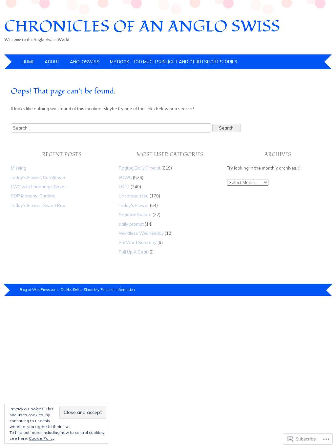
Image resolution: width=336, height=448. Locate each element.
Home (28, 61)
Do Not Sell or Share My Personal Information (98, 289)
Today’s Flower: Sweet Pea (38, 205)
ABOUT (52, 61)
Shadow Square (135, 214)
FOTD (124, 186)
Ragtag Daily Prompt (139, 168)
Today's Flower (134, 205)
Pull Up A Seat (133, 252)
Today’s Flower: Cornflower (38, 177)
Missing (18, 168)
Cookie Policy (41, 438)
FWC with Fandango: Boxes (39, 186)
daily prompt (131, 224)
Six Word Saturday (138, 242)
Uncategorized (134, 195)
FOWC (125, 177)
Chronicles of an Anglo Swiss (142, 26)
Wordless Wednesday (141, 233)
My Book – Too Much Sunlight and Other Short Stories (173, 61)
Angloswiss (84, 61)
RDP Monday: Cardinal (33, 195)
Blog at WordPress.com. (39, 289)
